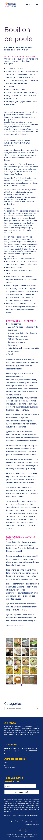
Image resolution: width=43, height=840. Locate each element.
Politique (32, 837)
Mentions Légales (21, 837)
